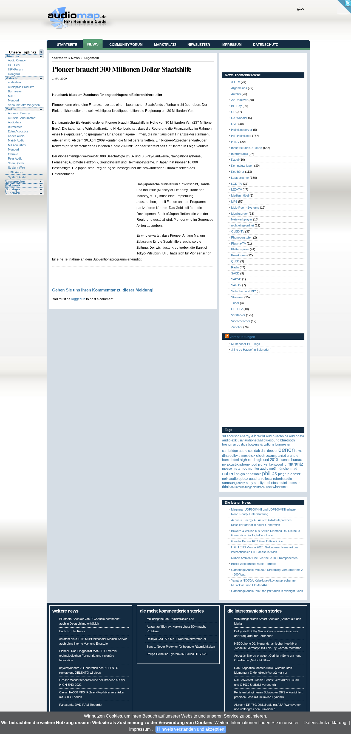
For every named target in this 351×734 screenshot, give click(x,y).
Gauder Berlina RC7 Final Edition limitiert (258, 541)
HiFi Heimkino (240, 135)
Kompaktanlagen (242, 165)
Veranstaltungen (242, 337)
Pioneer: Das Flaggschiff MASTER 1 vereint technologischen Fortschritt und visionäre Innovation (88, 655)
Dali (263, 451)
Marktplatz (165, 45)
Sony (249, 483)
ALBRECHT (258, 436)
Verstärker (238, 315)
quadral (255, 479)
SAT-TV (236, 285)
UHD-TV (237, 309)
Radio (235, 267)
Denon (286, 449)
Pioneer (294, 474)
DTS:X (251, 456)
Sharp (241, 482)
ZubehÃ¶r (13, 193)
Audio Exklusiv (233, 440)
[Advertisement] (116, 86)
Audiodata (14, 122)
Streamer (237, 297)
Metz (236, 469)
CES (250, 451)
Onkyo (240, 474)
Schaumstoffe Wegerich (24, 105)
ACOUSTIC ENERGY (238, 436)
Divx (299, 451)
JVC (260, 464)
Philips (269, 473)
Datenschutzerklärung (325, 722)
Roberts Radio (282, 479)
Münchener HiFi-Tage (245, 343)
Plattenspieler (240, 249)
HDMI (235, 460)
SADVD (236, 279)
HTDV (235, 141)
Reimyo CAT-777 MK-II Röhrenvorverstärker (176, 639)
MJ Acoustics (17, 145)
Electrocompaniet (271, 456)
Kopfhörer (237, 171)
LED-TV (236, 189)
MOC (244, 469)
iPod (254, 464)
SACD (235, 273)
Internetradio (239, 153)
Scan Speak (16, 163)
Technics (271, 483)
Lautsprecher (15, 181)
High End (247, 460)
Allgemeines (239, 88)
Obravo (13, 154)
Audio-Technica (277, 436)
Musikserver (239, 213)
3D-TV (235, 82)
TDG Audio (15, 172)
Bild (260, 440)
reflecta (266, 479)
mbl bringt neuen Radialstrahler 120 (170, 618)
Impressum (140, 729)
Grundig (292, 456)
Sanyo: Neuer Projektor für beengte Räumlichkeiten (181, 646)
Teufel (283, 483)
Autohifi (236, 94)
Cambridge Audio (234, 451)
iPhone (244, 464)
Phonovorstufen (241, 237)
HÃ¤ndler (12, 56)
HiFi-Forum (15, 69)
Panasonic (253, 474)
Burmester (15, 91)
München (284, 469)
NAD (294, 469)
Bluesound (271, 440)
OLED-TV (237, 231)
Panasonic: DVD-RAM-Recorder (81, 704)
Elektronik (13, 185)
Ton (232, 487)
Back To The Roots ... (73, 631)
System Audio (17, 177)
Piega (282, 474)
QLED (235, 261)
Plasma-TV (238, 243)
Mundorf (13, 100)
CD (233, 112)
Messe (227, 469)
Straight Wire (16, 167)
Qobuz (243, 479)
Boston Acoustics (234, 444)
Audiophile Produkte (21, 87)
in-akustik (230, 464)
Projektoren (239, 255)
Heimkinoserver (241, 129)
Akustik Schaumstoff (21, 118)
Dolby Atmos (239, 456)
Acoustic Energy (19, 113)
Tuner (235, 303)
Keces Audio (16, 136)
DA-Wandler (239, 118)
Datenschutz (265, 45)
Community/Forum (126, 45)
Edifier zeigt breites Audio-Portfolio (253, 563)
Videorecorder (240, 321)
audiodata (14, 82)
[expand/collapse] (24, 174)
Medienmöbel (240, 195)
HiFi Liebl (14, 65)
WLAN (276, 487)
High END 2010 (267, 460)
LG (285, 464)
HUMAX (296, 460)
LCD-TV (236, 183)
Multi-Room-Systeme (245, 207)
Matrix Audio (16, 140)
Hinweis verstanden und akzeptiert (190, 729)
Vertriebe (12, 78)
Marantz (295, 464)
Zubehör (236, 327)
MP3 (234, 201)
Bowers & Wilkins (261, 444)
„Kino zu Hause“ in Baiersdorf (250, 349)
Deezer (272, 451)
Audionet (250, 440)
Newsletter (199, 45)
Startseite (67, 45)
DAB (257, 451)
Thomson (294, 483)
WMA (284, 487)
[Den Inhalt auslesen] (227, 337)
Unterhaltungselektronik (249, 487)
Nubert (228, 473)
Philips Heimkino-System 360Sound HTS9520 (177, 654)
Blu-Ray (236, 105)
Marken (11, 109)
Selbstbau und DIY (243, 291)
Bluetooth (287, 440)
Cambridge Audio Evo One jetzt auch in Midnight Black (267, 591)
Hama (226, 460)
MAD (11, 96)
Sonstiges (13, 189)
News (92, 44)
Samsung (229, 483)
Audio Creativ (17, 60)
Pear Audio (15, 158)
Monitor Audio (258, 469)
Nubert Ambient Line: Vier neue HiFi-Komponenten (264, 558)
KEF (266, 464)
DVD (234, 124)
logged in (78, 299)
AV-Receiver (239, 99)
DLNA (225, 456)
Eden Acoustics (18, 131)
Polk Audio (230, 479)
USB (269, 487)
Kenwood (276, 464)
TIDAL (225, 487)
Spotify (259, 483)
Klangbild (14, 74)
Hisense (284, 460)
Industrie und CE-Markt (246, 147)
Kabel (235, 159)
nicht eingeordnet (242, 225)
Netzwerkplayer (241, 219)
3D (224, 436)
